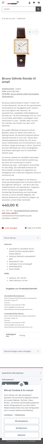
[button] (29, 2)
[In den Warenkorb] (4, 26)
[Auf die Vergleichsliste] (29, 32)
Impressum (8, 415)
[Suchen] (38, 9)
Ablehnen (21, 435)
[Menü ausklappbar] (3, 1)
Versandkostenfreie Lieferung (26, 210)
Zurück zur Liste (9, 18)
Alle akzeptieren (21, 421)
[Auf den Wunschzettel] (36, 32)
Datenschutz (20, 415)
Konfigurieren (21, 428)
